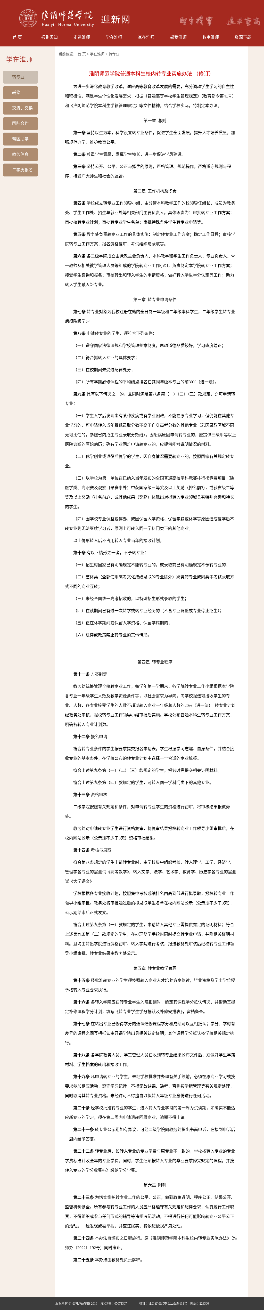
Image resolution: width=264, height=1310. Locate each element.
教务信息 (20, 154)
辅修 (16, 92)
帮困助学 (20, 139)
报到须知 (49, 37)
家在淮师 (146, 37)
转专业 (18, 77)
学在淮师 (114, 37)
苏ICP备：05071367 (113, 1303)
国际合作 (20, 123)
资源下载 (243, 37)
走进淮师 (81, 37)
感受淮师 (178, 37)
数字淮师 (210, 37)
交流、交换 (22, 108)
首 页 (17, 37)
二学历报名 (22, 170)
